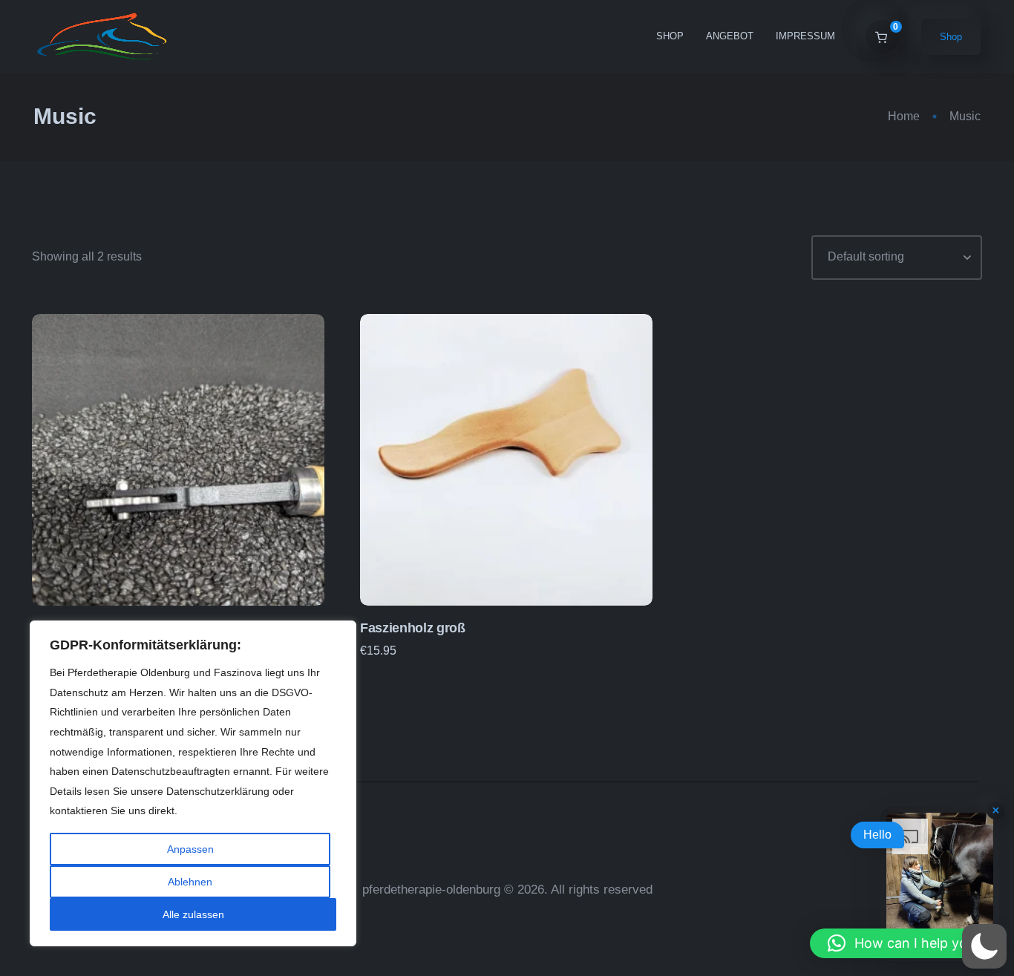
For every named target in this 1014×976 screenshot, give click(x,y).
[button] (904, 943)
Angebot (729, 36)
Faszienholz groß (412, 627)
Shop (670, 36)
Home (904, 116)
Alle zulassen (193, 914)
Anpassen (190, 849)
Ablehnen (190, 882)
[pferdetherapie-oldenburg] (103, 36)
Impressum (805, 36)
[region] (193, 783)
